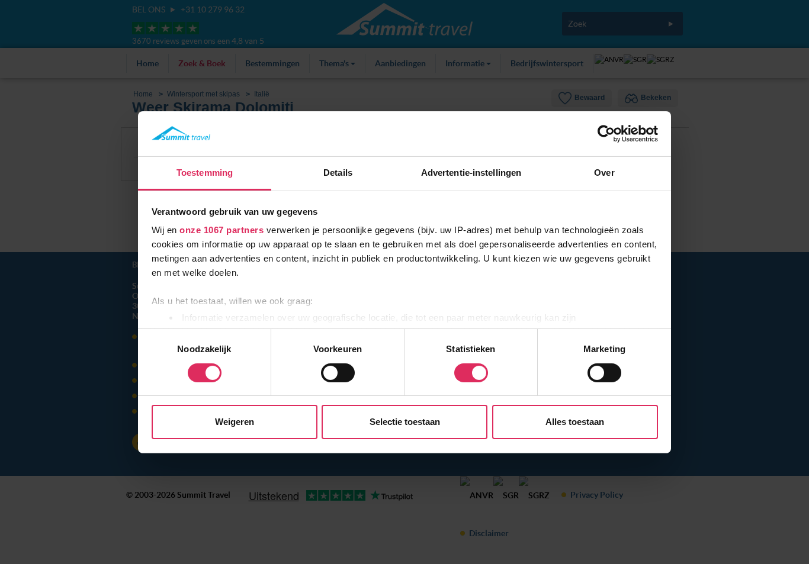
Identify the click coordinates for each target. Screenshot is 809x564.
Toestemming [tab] (204, 172)
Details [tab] (337, 172)
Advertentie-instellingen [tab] (471, 172)
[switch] (338, 372)
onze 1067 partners (221, 230)
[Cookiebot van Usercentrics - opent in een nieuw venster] (606, 134)
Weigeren (234, 422)
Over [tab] (604, 172)
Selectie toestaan (405, 422)
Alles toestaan (574, 422)
